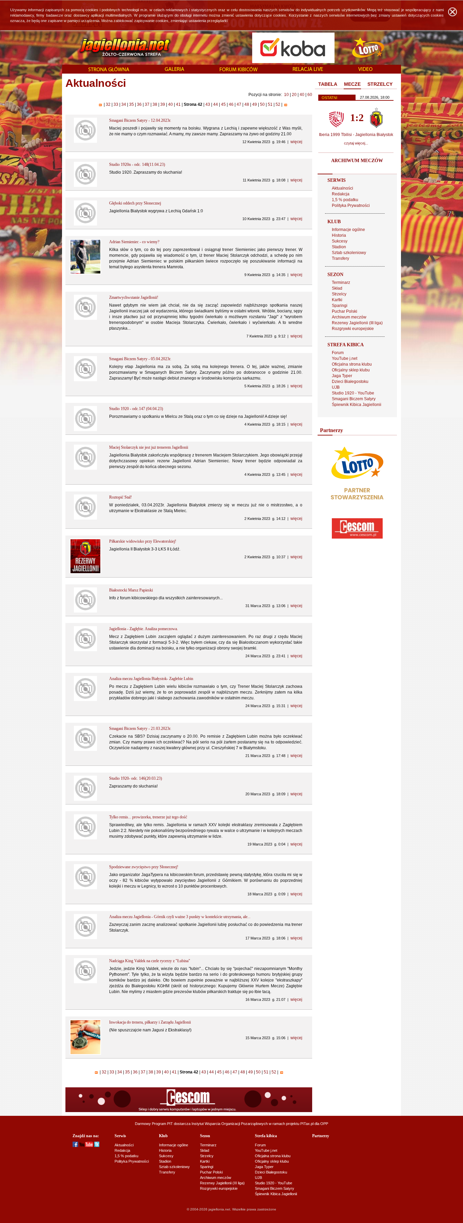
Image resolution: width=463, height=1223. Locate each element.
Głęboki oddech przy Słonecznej (135, 203)
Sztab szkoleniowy (349, 252)
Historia (339, 235)
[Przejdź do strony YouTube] (86, 1146)
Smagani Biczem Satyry (354, 398)
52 (278, 104)
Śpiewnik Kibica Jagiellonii (356, 404)
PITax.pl (307, 1124)
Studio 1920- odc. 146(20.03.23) (135, 778)
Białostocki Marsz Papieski (131, 590)
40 (302, 94)
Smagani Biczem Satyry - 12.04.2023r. (140, 120)
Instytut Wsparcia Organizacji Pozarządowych (230, 1124)
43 (207, 104)
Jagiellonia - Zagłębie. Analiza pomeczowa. (143, 628)
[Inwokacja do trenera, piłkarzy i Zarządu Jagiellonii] (85, 1053)
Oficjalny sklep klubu (351, 370)
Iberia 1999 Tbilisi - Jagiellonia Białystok (356, 134)
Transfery (340, 258)
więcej (296, 141)
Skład (337, 288)
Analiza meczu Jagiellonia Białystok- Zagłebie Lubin (151, 678)
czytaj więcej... (356, 143)
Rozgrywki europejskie (353, 328)
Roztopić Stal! (120, 497)
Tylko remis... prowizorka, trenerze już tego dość (148, 817)
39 (162, 104)
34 (123, 104)
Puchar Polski (344, 311)
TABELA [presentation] (327, 84)
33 (116, 104)
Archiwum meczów (349, 317)
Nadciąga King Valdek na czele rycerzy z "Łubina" (149, 960)
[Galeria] (174, 69)
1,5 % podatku (345, 199)
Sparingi (339, 305)
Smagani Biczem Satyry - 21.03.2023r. (140, 728)
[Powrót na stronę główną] (117, 47)
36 (139, 104)
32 (108, 104)
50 (262, 104)
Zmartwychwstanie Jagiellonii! (133, 297)
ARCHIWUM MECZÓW (357, 160)
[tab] (328, 84)
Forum (338, 352)
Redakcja (340, 194)
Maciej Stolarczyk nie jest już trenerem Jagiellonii (148, 447)
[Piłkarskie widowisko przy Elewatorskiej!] (85, 572)
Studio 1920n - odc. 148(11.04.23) (137, 164)
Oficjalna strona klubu (352, 364)
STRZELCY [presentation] (379, 84)
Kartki (337, 299)
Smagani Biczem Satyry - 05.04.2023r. (140, 358)
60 (309, 94)
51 (270, 104)
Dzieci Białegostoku (350, 381)
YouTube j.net (344, 358)
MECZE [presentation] (352, 84)
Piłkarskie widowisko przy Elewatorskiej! (142, 541)
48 (246, 104)
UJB (336, 387)
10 (286, 94)
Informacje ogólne (348, 229)
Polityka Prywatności (351, 205)
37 (147, 104)
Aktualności (342, 188)
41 (178, 104)
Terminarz (341, 282)
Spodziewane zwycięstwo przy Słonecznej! (143, 867)
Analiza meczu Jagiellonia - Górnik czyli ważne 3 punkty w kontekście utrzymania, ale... (179, 916)
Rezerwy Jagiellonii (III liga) (357, 323)
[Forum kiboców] (239, 69)
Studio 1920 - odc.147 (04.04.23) (136, 408)
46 (231, 104)
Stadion (339, 247)
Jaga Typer (342, 375)
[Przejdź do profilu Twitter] (96, 1146)
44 (215, 104)
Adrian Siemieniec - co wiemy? (134, 241)
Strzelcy (339, 294)
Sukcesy (339, 241)
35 (131, 104)
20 (294, 94)
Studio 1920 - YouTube (353, 393)
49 (254, 104)
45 (223, 104)
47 (239, 104)
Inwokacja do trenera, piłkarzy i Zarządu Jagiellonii (150, 1022)
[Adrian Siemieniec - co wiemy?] (85, 273)
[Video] (365, 69)
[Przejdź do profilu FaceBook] (75, 1146)
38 (155, 104)
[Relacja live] (308, 69)
